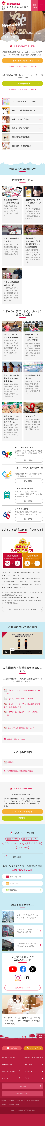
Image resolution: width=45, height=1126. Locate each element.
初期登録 (21, 818)
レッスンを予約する (22, 83)
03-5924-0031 (23, 869)
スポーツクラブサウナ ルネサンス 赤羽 (15, 8)
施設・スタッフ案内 (8, 1071)
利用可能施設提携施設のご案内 (20, 771)
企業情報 (11, 1100)
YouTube (13, 1048)
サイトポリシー (21, 1100)
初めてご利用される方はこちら (21, 67)
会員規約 (10, 762)
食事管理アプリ (12, 839)
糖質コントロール (34, 843)
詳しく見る (28, 460)
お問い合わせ (15, 877)
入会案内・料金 (7, 1064)
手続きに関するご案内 (16, 739)
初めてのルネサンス (8, 1057)
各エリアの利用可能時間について (20, 728)
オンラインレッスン (30, 839)
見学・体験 (28, 1064)
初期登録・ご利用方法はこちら (21, 89)
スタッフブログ (35, 1048)
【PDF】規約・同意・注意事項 (20, 699)
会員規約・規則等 (14, 1104)
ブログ (26, 1078)
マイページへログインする (22, 60)
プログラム (28, 1071)
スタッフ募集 (22, 847)
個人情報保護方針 (34, 1100)
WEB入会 (14, 883)
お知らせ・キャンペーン (32, 1057)
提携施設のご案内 (22, 1093)
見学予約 (13, 890)
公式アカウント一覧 (22, 988)
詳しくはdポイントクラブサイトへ (22, 609)
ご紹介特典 (22, 1086)
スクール (5, 1078)
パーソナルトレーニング (13, 843)
